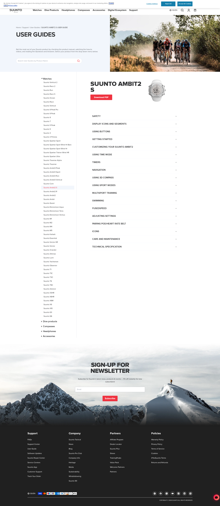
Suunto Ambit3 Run (51, 176)
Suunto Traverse (50, 164)
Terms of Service (157, 449)
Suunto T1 (47, 269)
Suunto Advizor (50, 289)
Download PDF (101, 97)
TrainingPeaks (115, 458)
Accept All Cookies (185, 4)
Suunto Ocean (49, 98)
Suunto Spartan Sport (52, 141)
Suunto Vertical (50, 106)
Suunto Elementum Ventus (54, 215)
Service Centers (34, 462)
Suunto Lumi (49, 258)
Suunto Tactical (75, 440)
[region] (110, 4)
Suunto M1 (48, 219)
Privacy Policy (156, 444)
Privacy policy (12, 5)
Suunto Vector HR (51, 242)
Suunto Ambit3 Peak (52, 168)
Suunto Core (49, 184)
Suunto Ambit (49, 199)
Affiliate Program (116, 440)
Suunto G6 (48, 316)
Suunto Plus (115, 449)
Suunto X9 (48, 304)
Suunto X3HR (49, 293)
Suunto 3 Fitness (50, 137)
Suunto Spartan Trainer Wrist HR (56, 152)
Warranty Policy (157, 440)
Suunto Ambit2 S (50, 188)
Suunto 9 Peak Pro (51, 110)
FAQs (30, 440)
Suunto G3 (48, 312)
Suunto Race (49, 102)
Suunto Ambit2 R (50, 191)
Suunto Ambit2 (50, 195)
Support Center (34, 444)
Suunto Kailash (49, 234)
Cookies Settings (152, 4)
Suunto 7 (47, 121)
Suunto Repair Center (36, 458)
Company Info (74, 458)
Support (25, 27)
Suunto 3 (47, 133)
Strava (112, 453)
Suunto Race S (49, 94)
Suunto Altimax (50, 254)
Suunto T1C (48, 273)
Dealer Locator (116, 444)
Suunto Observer (50, 265)
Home (18, 27)
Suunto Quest (49, 203)
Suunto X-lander (50, 250)
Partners (113, 472)
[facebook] (161, 493)
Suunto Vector (49, 246)
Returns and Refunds (159, 462)
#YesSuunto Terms (158, 458)
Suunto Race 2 (49, 86)
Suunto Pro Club (75, 453)
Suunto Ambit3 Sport (52, 172)
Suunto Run (48, 90)
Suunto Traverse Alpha (53, 160)
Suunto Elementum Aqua (54, 207)
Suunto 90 (73, 481)
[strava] (190, 493)
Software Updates (35, 453)
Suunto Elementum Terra (53, 211)
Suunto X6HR (49, 297)
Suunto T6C (48, 285)
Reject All (168, 4)
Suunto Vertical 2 (50, 82)
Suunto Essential (50, 238)
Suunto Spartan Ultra (52, 156)
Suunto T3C (48, 277)
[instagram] (155, 493)
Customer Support (35, 472)
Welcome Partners (117, 467)
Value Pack (114, 462)
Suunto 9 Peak (49, 113)
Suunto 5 (47, 129)
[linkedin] (184, 493)
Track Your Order (34, 476)
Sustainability (74, 472)
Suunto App (32, 467)
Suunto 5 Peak (49, 125)
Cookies (154, 453)
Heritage (72, 462)
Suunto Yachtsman (51, 262)
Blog (70, 449)
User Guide (32, 449)
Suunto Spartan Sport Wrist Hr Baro (57, 145)
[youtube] (172, 493)
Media (71, 467)
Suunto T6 (48, 281)
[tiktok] (178, 493)
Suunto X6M (48, 301)
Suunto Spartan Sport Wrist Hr (55, 149)
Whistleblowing (75, 476)
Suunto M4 (48, 226)
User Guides (35, 27)
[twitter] (167, 493)
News (71, 444)
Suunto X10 (48, 308)
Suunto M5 (48, 230)
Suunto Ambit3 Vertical (53, 180)
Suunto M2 (48, 223)
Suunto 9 (47, 117)
